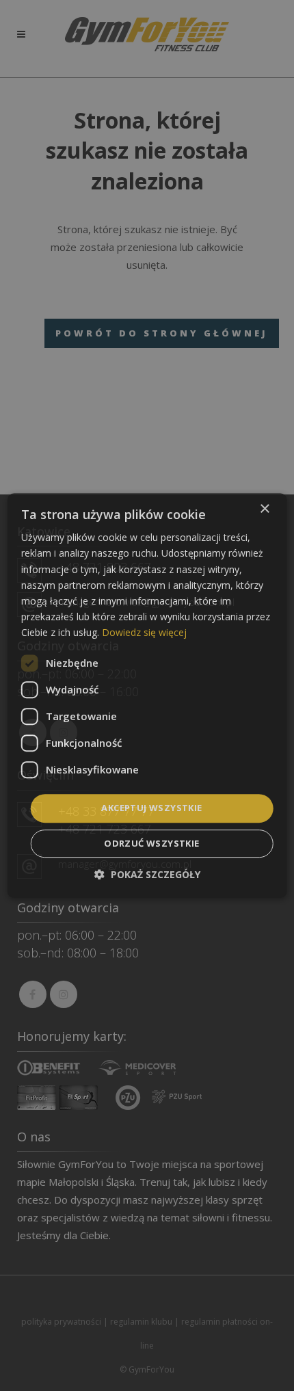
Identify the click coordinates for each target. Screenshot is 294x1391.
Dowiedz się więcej (144, 632)
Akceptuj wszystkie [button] (151, 808)
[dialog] (147, 695)
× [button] (264, 509)
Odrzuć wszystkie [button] (151, 843)
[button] (147, 874)
